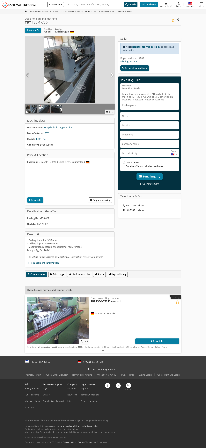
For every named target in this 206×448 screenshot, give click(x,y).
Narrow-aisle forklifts (82, 374)
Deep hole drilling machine (58, 127)
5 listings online (128, 61)
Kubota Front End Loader (168, 374)
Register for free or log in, (146, 46)
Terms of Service (85, 442)
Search (132, 4)
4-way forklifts (127, 374)
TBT (47, 133)
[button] (201, 4)
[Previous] (27, 75)
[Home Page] (26, 11)
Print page (58, 274)
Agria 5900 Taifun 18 (106, 374)
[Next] (111, 75)
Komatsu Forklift (33, 374)
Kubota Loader (145, 374)
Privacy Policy (69, 442)
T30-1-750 (41, 139)
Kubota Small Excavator (57, 374)
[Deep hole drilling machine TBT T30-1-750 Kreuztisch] (58, 320)
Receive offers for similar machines (144, 166)
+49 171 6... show (135, 205)
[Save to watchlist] (173, 20)
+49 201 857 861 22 (40, 361)
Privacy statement (149, 183)
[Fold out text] (103, 350)
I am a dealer (133, 162)
